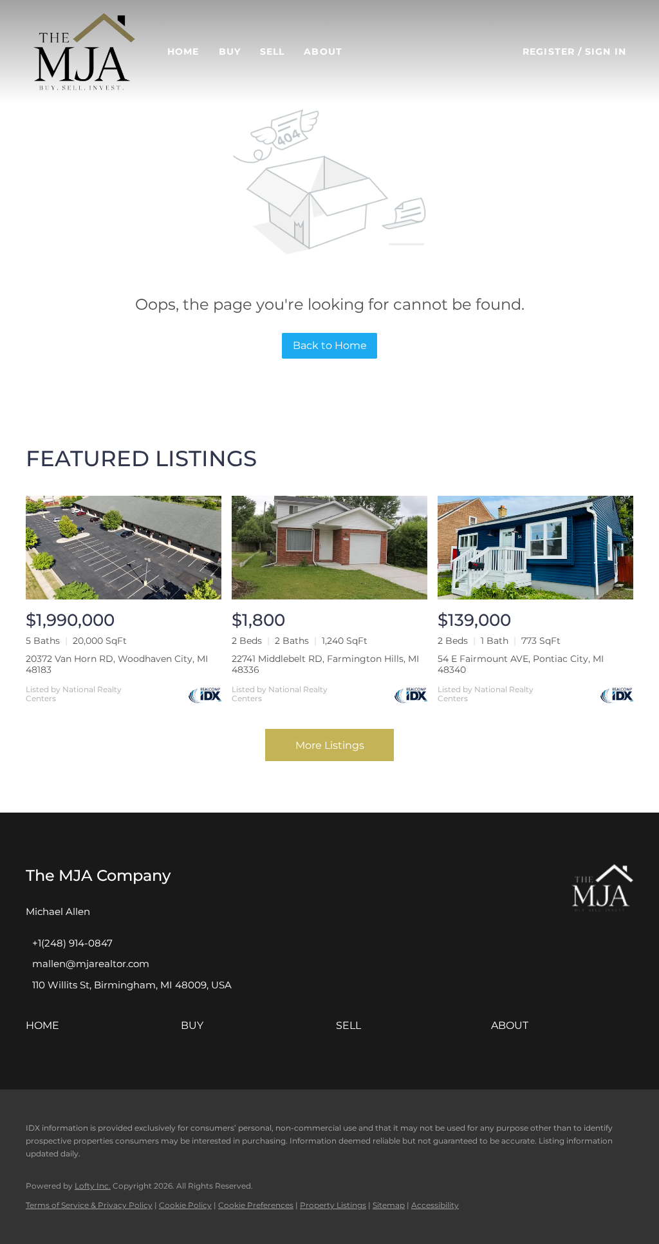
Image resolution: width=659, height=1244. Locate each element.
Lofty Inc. (93, 1186)
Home (183, 51)
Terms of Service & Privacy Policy (89, 1205)
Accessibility (435, 1205)
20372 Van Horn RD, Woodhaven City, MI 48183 (117, 664)
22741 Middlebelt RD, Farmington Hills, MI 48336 (325, 664)
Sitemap (389, 1205)
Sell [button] (272, 51)
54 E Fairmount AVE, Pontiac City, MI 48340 (521, 664)
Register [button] (549, 51)
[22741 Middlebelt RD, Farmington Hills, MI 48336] (329, 547)
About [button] (323, 51)
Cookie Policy (185, 1205)
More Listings (329, 745)
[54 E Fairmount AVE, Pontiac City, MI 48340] (535, 547)
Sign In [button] (605, 51)
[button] (84, 51)
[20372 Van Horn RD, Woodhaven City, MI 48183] (123, 547)
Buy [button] (230, 51)
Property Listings (333, 1205)
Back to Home (330, 345)
